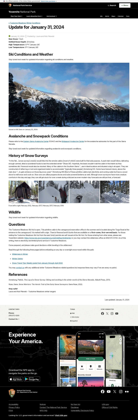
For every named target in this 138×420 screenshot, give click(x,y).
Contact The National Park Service (53, 407)
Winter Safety (17, 259)
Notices (43, 404)
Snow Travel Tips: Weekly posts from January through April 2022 (37, 263)
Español (74, 321)
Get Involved (51, 16)
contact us (20, 268)
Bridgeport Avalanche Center (73, 141)
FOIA (11, 410)
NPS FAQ (43, 410)
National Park (22, 11)
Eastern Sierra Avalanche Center (36, 141)
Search (112, 5)
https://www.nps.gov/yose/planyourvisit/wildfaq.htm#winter (47, 238)
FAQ (73, 313)
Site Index (75, 317)
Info (101, 16)
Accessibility (13, 404)
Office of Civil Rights (110, 407)
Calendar (121, 16)
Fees (127, 16)
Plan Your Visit (16, 16)
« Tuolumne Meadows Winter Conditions (24, 23)
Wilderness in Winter (20, 254)
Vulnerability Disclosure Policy (82, 410)
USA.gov (105, 404)
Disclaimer (75, 407)
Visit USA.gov (61, 415)
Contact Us (13, 319)
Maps (113, 16)
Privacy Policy (14, 407)
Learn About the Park (34, 16)
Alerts (107, 16)
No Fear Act (75, 404)
